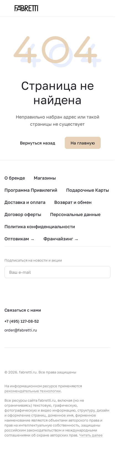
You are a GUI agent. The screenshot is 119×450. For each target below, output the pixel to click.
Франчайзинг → (61, 238)
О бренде (14, 178)
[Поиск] (85, 8)
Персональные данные (75, 214)
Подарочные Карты (87, 190)
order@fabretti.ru (20, 330)
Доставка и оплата (24, 202)
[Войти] (96, 8)
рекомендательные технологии (32, 391)
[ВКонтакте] (7, 292)
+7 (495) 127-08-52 (21, 321)
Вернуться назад (37, 142)
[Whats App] (30, 292)
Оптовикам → (19, 238)
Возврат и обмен (73, 202)
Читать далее (91, 435)
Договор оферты (22, 214)
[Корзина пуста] (107, 8)
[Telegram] (18, 292)
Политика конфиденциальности (39, 226)
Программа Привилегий (30, 190)
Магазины (45, 178)
